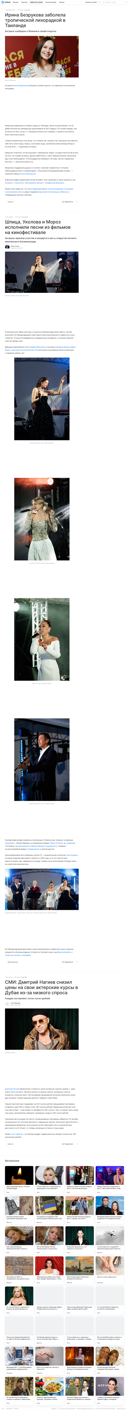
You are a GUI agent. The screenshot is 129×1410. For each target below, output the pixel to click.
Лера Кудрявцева (34, 189)
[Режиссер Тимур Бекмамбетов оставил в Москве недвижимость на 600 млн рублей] (19, 1331)
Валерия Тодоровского (47, 846)
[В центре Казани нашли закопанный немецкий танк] (19, 1210)
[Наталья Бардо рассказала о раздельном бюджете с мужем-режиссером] (79, 1391)
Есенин (9, 183)
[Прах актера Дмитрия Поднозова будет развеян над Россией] (79, 1301)
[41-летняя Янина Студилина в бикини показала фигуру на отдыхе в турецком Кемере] (19, 1301)
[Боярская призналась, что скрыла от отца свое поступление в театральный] (79, 1240)
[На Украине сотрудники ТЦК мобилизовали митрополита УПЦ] (49, 1210)
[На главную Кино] (7, 2)
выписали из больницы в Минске (53, 192)
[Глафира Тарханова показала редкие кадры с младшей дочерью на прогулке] (110, 1391)
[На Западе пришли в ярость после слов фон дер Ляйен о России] (49, 1331)
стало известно (16, 1134)
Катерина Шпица (62, 347)
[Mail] (3, 2)
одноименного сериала (27, 846)
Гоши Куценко (72, 855)
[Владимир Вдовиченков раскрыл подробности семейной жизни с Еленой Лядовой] (110, 1210)
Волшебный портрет (34, 183)
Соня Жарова (15, 1003)
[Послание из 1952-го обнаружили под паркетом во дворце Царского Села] (19, 1270)
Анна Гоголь (15, 246)
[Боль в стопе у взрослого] (110, 1270)
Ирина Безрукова (19, 86)
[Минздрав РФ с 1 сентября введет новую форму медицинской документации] (19, 1361)
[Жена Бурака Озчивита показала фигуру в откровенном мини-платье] (79, 1361)
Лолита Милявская (28, 174)
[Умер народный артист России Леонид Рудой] (19, 1180)
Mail (3, 1408)
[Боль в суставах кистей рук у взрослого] (49, 1361)
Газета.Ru (27, 10)
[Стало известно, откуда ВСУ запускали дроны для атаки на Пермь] (110, 1240)
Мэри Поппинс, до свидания (62, 843)
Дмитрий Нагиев (12, 1089)
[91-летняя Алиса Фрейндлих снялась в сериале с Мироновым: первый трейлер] (19, 1391)
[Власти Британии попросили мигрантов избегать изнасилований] (79, 1270)
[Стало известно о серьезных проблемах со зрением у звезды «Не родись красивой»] (79, 1331)
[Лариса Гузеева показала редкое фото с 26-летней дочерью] (79, 1180)
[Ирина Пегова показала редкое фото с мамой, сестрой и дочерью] (79, 1210)
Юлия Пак (34, 350)
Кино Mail (25, 217)
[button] (42, 57)
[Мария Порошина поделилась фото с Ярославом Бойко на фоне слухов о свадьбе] (110, 1180)
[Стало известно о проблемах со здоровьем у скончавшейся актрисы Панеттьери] (49, 1180)
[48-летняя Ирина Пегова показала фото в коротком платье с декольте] (49, 1240)
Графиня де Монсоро (54, 183)
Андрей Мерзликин (37, 347)
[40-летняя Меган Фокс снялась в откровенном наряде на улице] (110, 1331)
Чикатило (19, 183)
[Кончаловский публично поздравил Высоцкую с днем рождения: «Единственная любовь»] (110, 1361)
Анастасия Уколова (19, 350)
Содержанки (33, 849)
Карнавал (10, 843)
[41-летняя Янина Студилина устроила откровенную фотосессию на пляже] (110, 1301)
